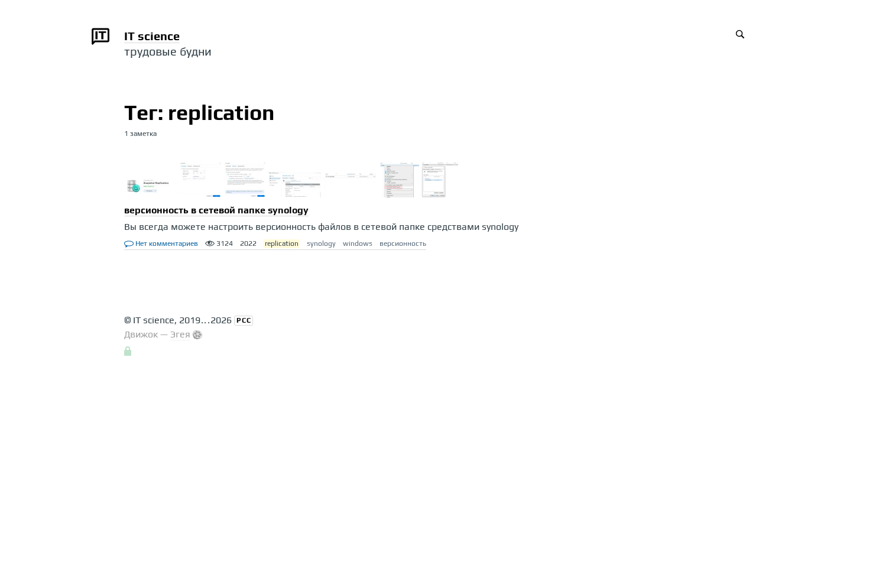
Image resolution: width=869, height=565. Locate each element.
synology (321, 243)
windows (357, 243)
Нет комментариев (166, 243)
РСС (243, 320)
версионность (403, 243)
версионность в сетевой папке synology (216, 210)
